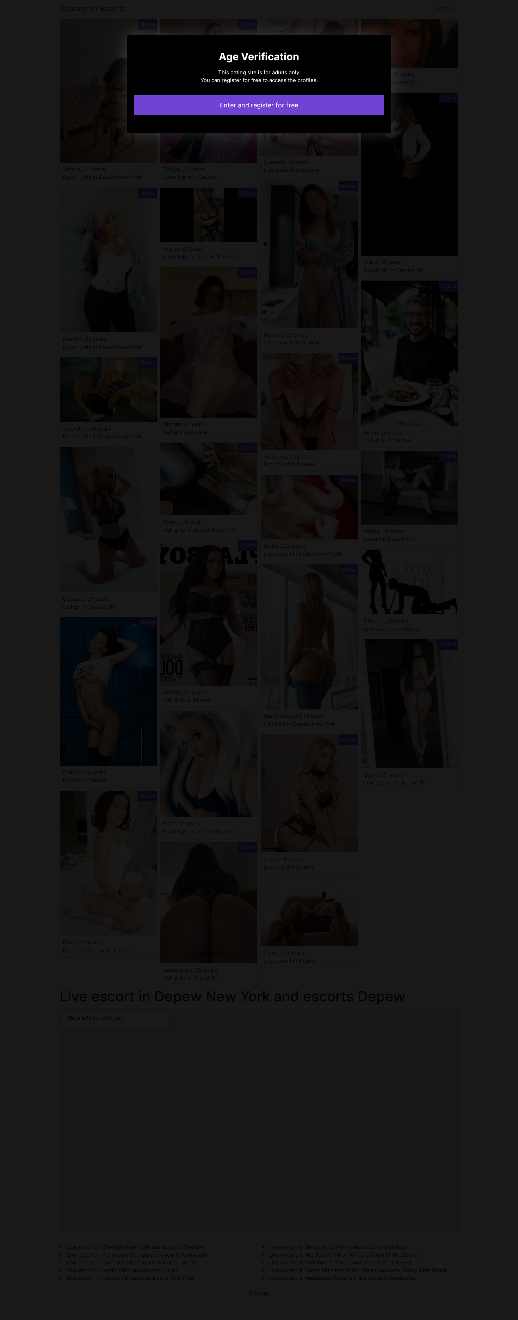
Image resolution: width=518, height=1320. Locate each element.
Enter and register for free (259, 105)
